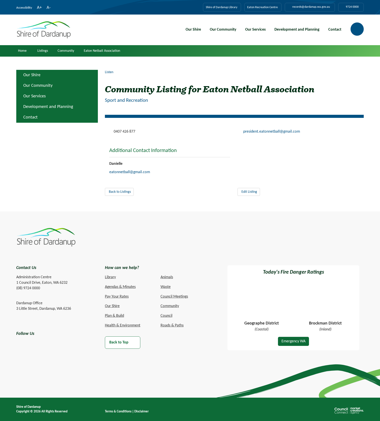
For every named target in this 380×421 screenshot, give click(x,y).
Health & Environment (122, 325)
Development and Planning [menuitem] (48, 107)
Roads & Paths (172, 325)
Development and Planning (297, 30)
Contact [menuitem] (30, 117)
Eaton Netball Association (102, 51)
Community (66, 51)
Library (110, 277)
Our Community (223, 30)
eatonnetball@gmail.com (129, 172)
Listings (42, 51)
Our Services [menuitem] (34, 96)
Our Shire (193, 30)
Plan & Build (114, 316)
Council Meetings (174, 297)
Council (166, 316)
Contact (334, 30)
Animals (167, 277)
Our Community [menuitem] (38, 85)
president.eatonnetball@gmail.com (271, 132)
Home (22, 51)
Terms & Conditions (118, 411)
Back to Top (118, 342)
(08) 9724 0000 (28, 288)
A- (49, 8)
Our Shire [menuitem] (31, 75)
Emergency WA (293, 341)
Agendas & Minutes (120, 287)
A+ (39, 8)
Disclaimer (141, 411)
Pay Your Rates (117, 297)
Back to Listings (120, 192)
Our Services (255, 30)
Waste (166, 287)
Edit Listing (249, 192)
